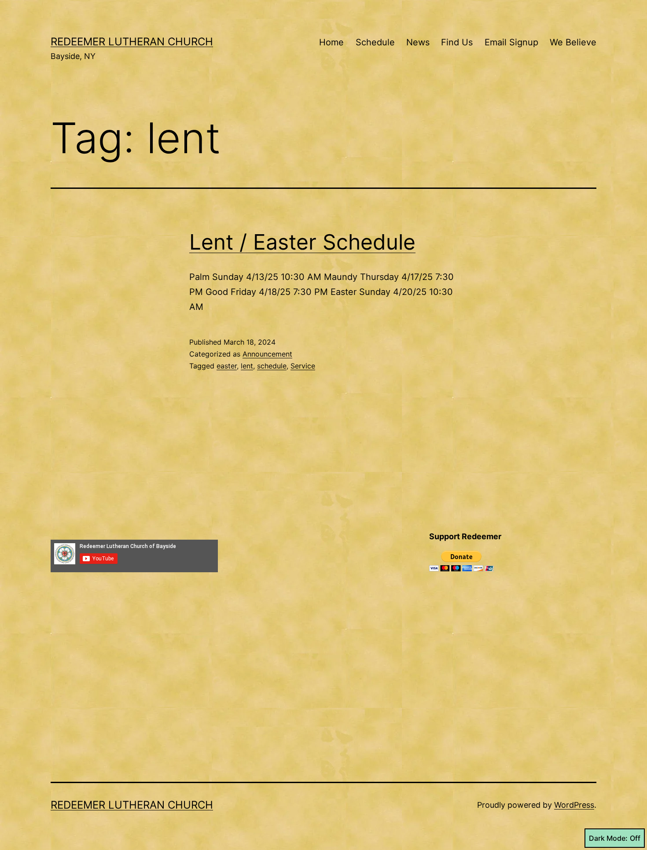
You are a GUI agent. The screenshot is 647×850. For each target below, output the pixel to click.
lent (247, 365)
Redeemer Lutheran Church (132, 41)
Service (302, 365)
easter (227, 365)
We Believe (573, 42)
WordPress (574, 805)
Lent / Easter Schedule (302, 242)
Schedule (375, 42)
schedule (272, 365)
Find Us (457, 42)
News (418, 42)
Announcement (267, 354)
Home (331, 42)
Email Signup (511, 42)
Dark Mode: (608, 838)
